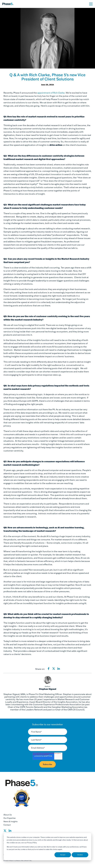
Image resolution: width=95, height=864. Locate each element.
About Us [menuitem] (7, 815)
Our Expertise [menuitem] (9, 818)
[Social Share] (4, 831)
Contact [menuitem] (7, 825)
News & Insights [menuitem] (10, 821)
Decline (80, 855)
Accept (62, 855)
